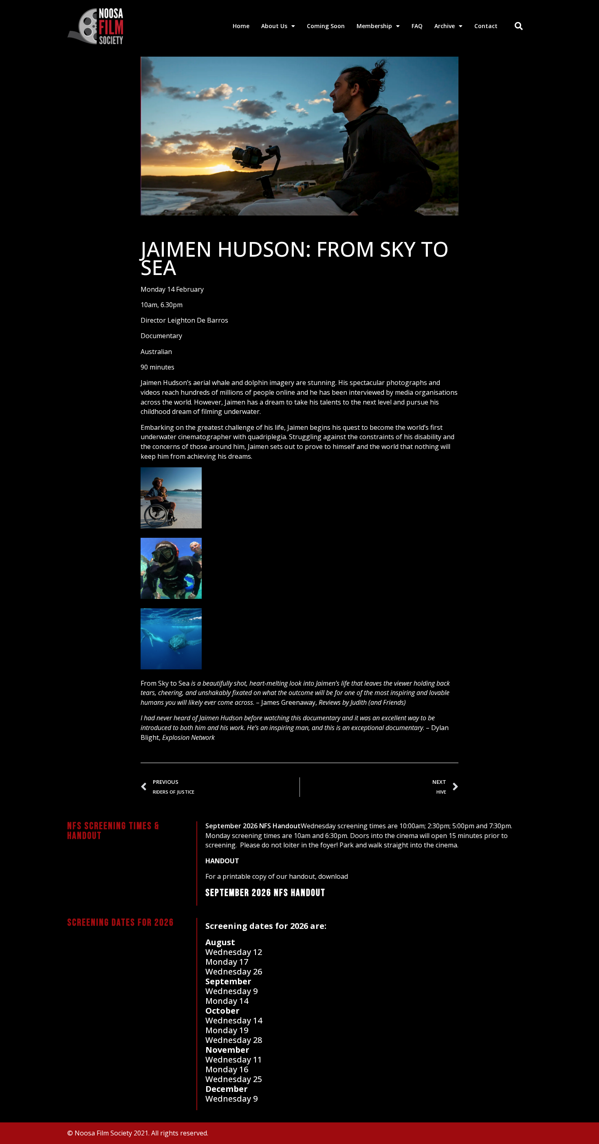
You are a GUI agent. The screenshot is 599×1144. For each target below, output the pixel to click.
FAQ (417, 26)
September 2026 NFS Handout (253, 825)
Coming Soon (326, 26)
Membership (374, 26)
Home (241, 26)
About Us (274, 26)
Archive (444, 26)
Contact (486, 26)
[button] (518, 26)
